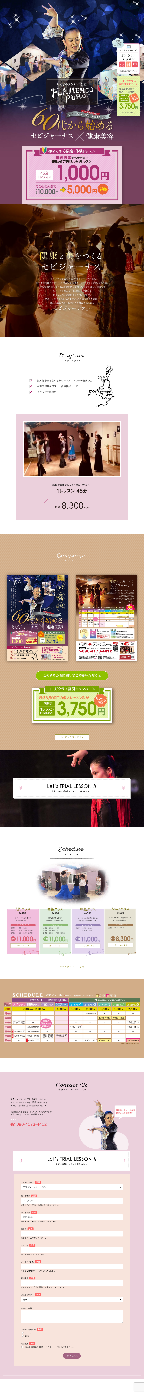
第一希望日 (25, 1196)
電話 (26, 1336)
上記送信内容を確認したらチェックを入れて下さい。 (49, 1347)
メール (27, 1333)
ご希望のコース (27, 1182)
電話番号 (24, 1278)
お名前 (23, 1229)
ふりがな (24, 1245)
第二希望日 (25, 1213)
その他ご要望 (26, 1308)
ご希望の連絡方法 (28, 1329)
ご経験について (27, 1295)
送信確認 (24, 1344)
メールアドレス (27, 1262)
